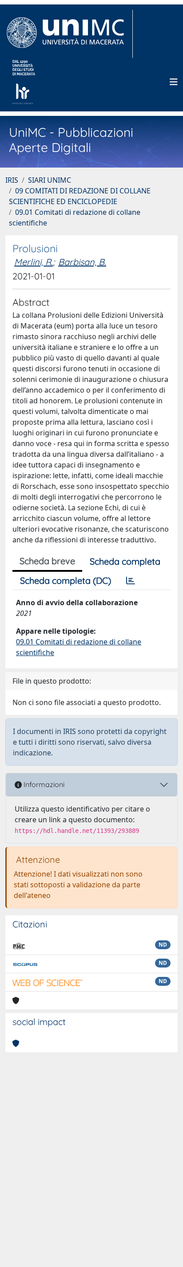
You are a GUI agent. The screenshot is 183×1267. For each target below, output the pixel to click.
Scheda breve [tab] (47, 560)
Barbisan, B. (82, 261)
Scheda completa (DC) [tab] (65, 580)
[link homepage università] (23, 82)
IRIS (11, 180)
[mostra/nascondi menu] (174, 82)
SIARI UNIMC (49, 180)
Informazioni (43, 784)
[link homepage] (69, 34)
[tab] (131, 580)
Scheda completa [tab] (125, 561)
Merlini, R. (33, 261)
